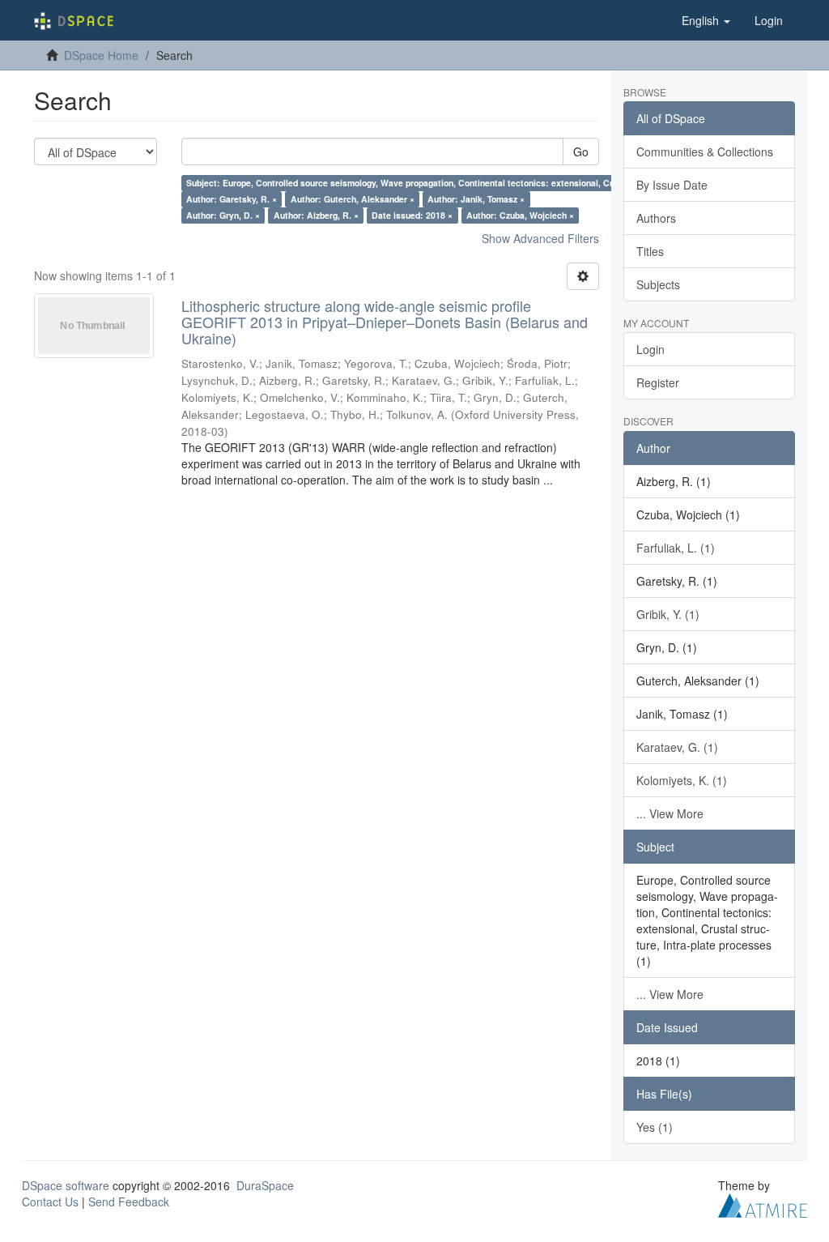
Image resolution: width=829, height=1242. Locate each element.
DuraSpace (265, 1185)
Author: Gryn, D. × (223, 215)
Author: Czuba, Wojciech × (520, 215)
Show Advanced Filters (540, 238)
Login (650, 349)
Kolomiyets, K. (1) (681, 780)
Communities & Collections (704, 151)
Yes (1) (654, 1127)
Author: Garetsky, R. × (231, 199)
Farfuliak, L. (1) (675, 548)
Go (581, 151)
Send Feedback (128, 1201)
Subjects (658, 284)
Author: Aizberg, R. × (316, 215)
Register (657, 382)
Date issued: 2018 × (412, 215)
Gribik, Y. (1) (667, 614)
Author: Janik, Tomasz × (476, 199)
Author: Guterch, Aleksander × (352, 199)
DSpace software (65, 1185)
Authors (656, 218)
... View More (670, 813)
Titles (650, 251)
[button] (706, 20)
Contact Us (50, 1201)
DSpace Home (101, 55)
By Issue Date (672, 185)
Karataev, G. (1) (677, 747)
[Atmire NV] (762, 1203)
